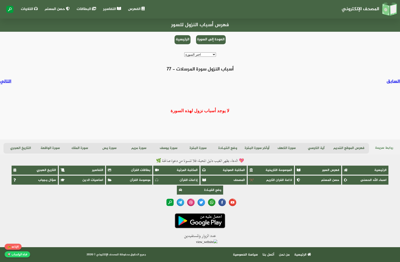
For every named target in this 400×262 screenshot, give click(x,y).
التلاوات (27, 9)
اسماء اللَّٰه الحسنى (373, 180)
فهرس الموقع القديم (348, 148)
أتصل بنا (268, 254)
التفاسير (110, 9)
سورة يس (109, 148)
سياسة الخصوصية (245, 254)
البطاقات (84, 9)
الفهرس (134, 9)
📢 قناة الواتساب (17, 254)
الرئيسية (182, 39)
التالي (5, 81)
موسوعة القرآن (140, 180)
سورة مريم (138, 148)
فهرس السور (330, 170)
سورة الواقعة (50, 148)
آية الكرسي (316, 148)
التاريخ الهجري (20, 148)
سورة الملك (80, 148)
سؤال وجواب (47, 180)
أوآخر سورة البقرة (257, 148)
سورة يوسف (168, 148)
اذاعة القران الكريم (279, 180)
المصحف (239, 180)
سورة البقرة (198, 148)
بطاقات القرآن (140, 170)
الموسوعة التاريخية (279, 170)
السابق (393, 81)
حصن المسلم (55, 9)
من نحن (284, 254)
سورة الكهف (287, 148)
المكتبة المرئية (187, 170)
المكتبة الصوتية (234, 170)
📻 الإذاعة (13, 246)
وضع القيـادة (227, 148)
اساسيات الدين (92, 180)
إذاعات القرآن (189, 180)
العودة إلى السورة (211, 39)
